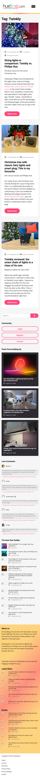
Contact (20, 341)
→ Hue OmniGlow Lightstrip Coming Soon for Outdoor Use (18, 492)
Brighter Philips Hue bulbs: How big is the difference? (21, 606)
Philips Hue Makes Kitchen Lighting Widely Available (21, 680)
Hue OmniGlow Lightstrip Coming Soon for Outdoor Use (22, 672)
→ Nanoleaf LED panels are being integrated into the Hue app (19, 477)
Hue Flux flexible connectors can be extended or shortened (22, 728)
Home (3, 760)
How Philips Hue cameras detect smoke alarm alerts (23, 743)
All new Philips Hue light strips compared (21, 598)
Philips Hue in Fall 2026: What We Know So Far (23, 701)
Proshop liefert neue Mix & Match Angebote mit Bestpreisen (16, 411)
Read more (12, 114)
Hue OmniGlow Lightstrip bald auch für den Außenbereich (18, 380)
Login (20, 329)
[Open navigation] (33, 6)
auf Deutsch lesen (12, 55)
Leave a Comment (28, 157)
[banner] (14, 6)
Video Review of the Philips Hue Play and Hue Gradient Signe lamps (22, 714)
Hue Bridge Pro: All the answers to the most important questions (22, 560)
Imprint (4, 774)
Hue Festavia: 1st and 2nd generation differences (20, 613)
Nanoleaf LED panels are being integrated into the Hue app (23, 687)
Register (20, 335)
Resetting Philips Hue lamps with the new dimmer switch (21, 591)
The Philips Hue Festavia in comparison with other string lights (22, 567)
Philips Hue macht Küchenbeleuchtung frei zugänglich (20, 449)
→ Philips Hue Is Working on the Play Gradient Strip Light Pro (18, 505)
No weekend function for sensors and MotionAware (20, 736)
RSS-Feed (4, 766)
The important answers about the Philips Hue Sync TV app (22, 552)
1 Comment (26, 52)
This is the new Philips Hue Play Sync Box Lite (22, 694)
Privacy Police (6, 769)
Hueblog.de (21, 661)
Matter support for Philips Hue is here (20, 583)
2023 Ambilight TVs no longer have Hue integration (20, 545)
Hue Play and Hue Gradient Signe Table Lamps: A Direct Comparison (23, 721)
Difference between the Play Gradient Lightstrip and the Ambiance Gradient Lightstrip (20, 575)
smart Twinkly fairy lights (14, 196)
